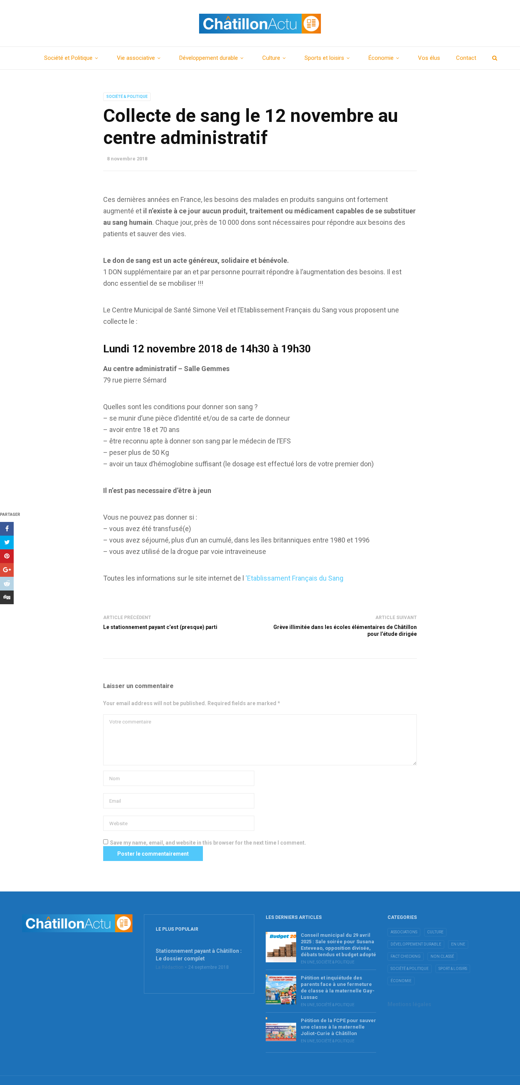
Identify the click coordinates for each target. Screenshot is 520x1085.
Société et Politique (68, 57)
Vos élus (429, 57)
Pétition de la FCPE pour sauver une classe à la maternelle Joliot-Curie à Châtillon (338, 1027)
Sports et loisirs (324, 57)
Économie (381, 57)
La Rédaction (169, 967)
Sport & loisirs (453, 969)
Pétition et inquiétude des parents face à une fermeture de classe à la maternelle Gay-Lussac (338, 987)
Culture (271, 57)
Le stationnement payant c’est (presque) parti (160, 627)
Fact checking (406, 956)
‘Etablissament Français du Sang (294, 578)
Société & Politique (127, 96)
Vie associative (136, 57)
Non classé (442, 956)
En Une (308, 962)
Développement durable (208, 57)
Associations (404, 932)
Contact (466, 57)
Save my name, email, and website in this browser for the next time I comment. (208, 843)
